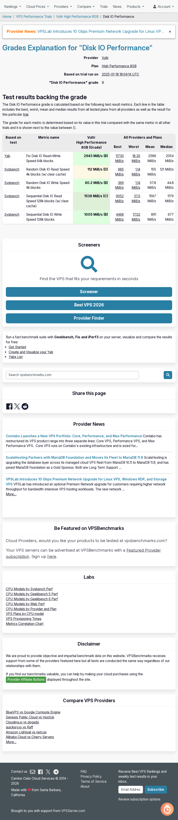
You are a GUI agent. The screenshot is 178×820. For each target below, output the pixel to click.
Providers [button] (61, 7)
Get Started (17, 347)
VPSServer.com (73, 811)
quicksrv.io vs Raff (19, 727)
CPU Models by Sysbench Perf (29, 589)
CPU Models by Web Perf (25, 604)
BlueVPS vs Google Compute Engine (33, 712)
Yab (7, 156)
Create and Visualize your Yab (31, 352)
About (85, 786)
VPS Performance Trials (34, 17)
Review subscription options (139, 799)
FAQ (84, 771)
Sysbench (11, 169)
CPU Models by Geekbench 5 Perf (32, 594)
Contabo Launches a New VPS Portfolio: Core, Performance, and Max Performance (74, 436)
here (51, 556)
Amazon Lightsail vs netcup (26, 732)
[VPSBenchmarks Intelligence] (167, 809)
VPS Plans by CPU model (25, 614)
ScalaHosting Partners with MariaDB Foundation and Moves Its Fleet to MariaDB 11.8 (74, 457)
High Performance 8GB (119, 66)
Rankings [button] (11, 7)
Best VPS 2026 (89, 304)
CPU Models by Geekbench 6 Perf (32, 599)
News (117, 7)
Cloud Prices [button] (36, 7)
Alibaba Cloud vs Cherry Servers (30, 737)
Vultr (105, 58)
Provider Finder (89, 318)
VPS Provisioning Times (23, 619)
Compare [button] (84, 7)
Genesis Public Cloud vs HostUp (30, 717)
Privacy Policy (91, 776)
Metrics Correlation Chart (24, 624)
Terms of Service (94, 781)
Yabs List (16, 357)
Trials (104, 7)
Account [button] (163, 7)
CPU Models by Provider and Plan (31, 609)
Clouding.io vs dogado (22, 722)
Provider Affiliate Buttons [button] (25, 679)
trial (25, 114)
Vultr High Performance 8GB (77, 17)
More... (11, 494)
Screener (89, 291)
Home (7, 17)
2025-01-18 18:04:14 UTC (120, 74)
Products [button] (134, 7)
